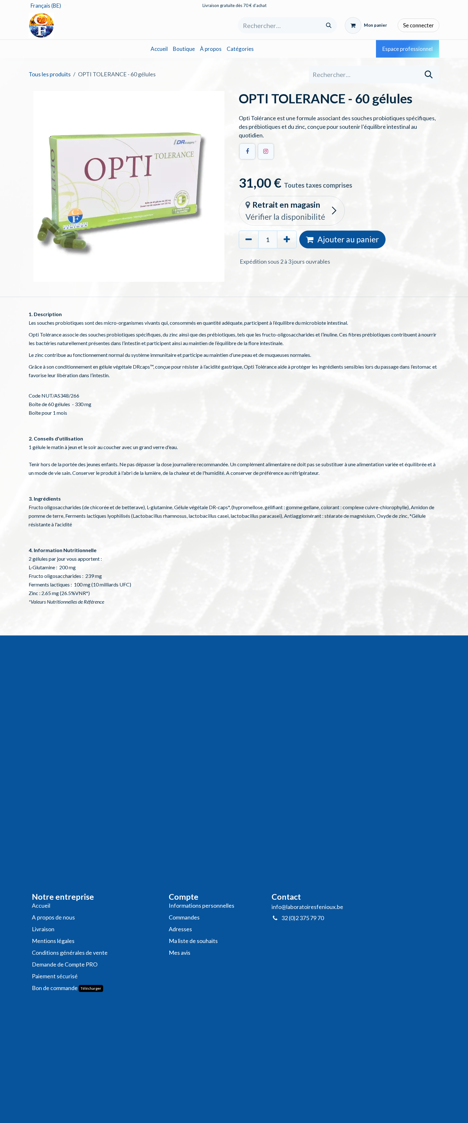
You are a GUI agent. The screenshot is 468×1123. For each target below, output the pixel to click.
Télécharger (91, 988)
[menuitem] (159, 49)
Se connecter (418, 25)
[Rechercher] (329, 25)
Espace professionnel (407, 48)
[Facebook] (247, 151)
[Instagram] (265, 151)
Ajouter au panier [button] (347, 239)
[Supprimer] (249, 239)
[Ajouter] (287, 239)
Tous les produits (50, 74)
